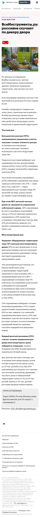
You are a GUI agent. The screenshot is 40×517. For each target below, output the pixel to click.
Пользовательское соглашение (12, 462)
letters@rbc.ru (22, 503)
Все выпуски (6, 8)
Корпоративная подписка (10, 450)
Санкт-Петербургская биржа (16, 511)
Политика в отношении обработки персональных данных (18, 466)
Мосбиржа (22, 510)
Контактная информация (10, 435)
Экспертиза (28, 8)
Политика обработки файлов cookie (14, 471)
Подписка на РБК (8, 447)
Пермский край (23, 17)
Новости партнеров (9, 17)
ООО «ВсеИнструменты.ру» (23, 409)
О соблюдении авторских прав (12, 458)
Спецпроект (17, 8)
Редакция (5, 439)
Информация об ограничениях (12, 454)
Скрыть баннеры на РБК (10, 443)
